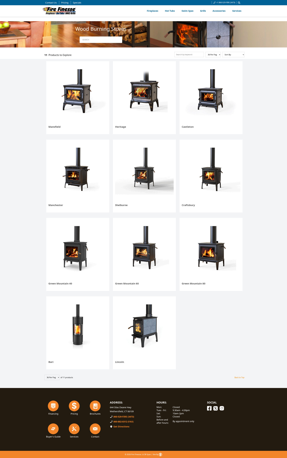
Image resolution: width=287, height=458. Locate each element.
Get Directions (121, 426)
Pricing (64, 2)
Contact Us (51, 2)
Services (236, 10)
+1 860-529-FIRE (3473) (225, 2)
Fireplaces (152, 10)
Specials (77, 2)
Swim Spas (187, 10)
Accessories (219, 10)
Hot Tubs (170, 10)
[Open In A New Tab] (160, 454)
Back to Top (239, 377)
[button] (239, 2)
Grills (203, 10)
